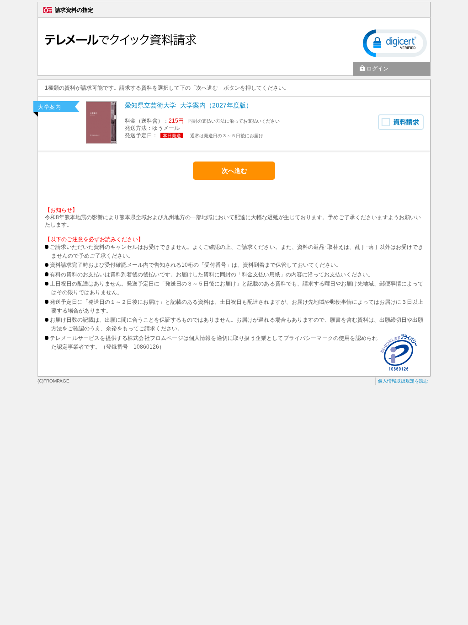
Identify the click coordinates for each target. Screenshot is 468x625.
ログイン (377, 68)
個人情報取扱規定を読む (403, 380)
